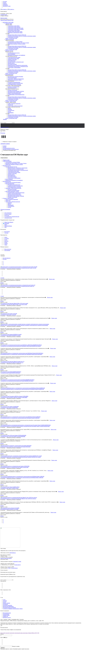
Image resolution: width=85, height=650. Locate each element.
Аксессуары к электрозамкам (14, 67)
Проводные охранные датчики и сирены (16, 43)
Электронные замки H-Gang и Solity (15, 28)
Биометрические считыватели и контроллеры (17, 65)
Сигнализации (6, 614)
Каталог (4, 147)
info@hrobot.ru (13, 552)
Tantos (5, 244)
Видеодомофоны (11, 54)
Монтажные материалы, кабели (14, 79)
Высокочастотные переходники (14, 92)
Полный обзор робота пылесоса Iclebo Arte (17, 34)
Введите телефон (16, 646)
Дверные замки (8, 23)
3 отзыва (2, 277)
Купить (2, 282)
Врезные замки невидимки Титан (15, 31)
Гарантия (5, 3)
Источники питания (12, 64)
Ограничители (11, 110)
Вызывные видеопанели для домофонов (16, 55)
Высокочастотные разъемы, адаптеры (16, 91)
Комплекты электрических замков (15, 32)
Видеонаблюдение (9, 74)
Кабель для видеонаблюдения (14, 93)
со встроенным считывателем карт (11, 216)
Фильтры (10, 109)
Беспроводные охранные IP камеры (15, 76)
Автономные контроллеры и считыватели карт (18, 66)
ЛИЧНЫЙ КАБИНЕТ (5, 143)
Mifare (5, 224)
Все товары (2, 130)
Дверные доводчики (12, 59)
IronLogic (6, 241)
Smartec (6, 243)
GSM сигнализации (9, 39)
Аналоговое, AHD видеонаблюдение (16, 78)
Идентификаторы (11, 60)
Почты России (14, 568)
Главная (4, 145)
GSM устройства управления (14, 103)
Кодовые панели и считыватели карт (16, 61)
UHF (5, 227)
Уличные (6, 232)
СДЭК (9, 568)
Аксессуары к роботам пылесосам (15, 105)
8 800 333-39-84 (3, 18)
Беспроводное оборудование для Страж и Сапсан (18, 42)
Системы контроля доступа (14, 52)
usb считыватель (7, 212)
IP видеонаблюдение (12, 77)
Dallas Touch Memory (8, 222)
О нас (4, 599)
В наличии (2, 133)
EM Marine (6, 223)
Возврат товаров (6, 603)
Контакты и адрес (7, 6)
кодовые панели (7, 214)
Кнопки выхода (11, 63)
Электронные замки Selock (13, 25)
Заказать (2, 647)
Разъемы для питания (12, 90)
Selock (5, 237)
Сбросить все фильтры (5, 209)
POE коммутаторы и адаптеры (14, 84)
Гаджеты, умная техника (10, 101)
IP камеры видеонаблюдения (14, 82)
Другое (9, 111)
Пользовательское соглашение (9, 607)
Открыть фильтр (4, 157)
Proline (5, 242)
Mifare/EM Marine (8, 225)
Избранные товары (4, 127)
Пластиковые (7, 250)
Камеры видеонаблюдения (13, 86)
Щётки (9, 108)
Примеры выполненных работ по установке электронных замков (22, 36)
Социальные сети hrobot (13, 37)
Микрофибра (11, 112)
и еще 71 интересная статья (11, 38)
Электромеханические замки (14, 57)
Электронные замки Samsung (14, 26)
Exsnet (5, 239)
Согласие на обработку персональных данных (13, 608)
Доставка (5, 1)
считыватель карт (8, 217)
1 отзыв (2, 296)
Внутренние (7, 231)
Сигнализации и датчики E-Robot (15, 41)
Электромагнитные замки (13, 58)
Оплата (4, 2)
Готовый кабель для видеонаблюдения (16, 94)
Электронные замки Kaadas (14, 30)
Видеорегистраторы (12, 87)
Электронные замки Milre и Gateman (15, 29)
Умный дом (10, 104)
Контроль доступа (9, 50)
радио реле (6, 215)
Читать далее (52, 279)
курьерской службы (17, 561)
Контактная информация (8, 606)
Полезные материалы (7, 605)
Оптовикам (5, 4)
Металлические (7, 249)
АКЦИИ (5, 119)
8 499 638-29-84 (3, 14)
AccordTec (6, 238)
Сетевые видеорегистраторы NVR (15, 83)
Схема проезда (17, 564)
